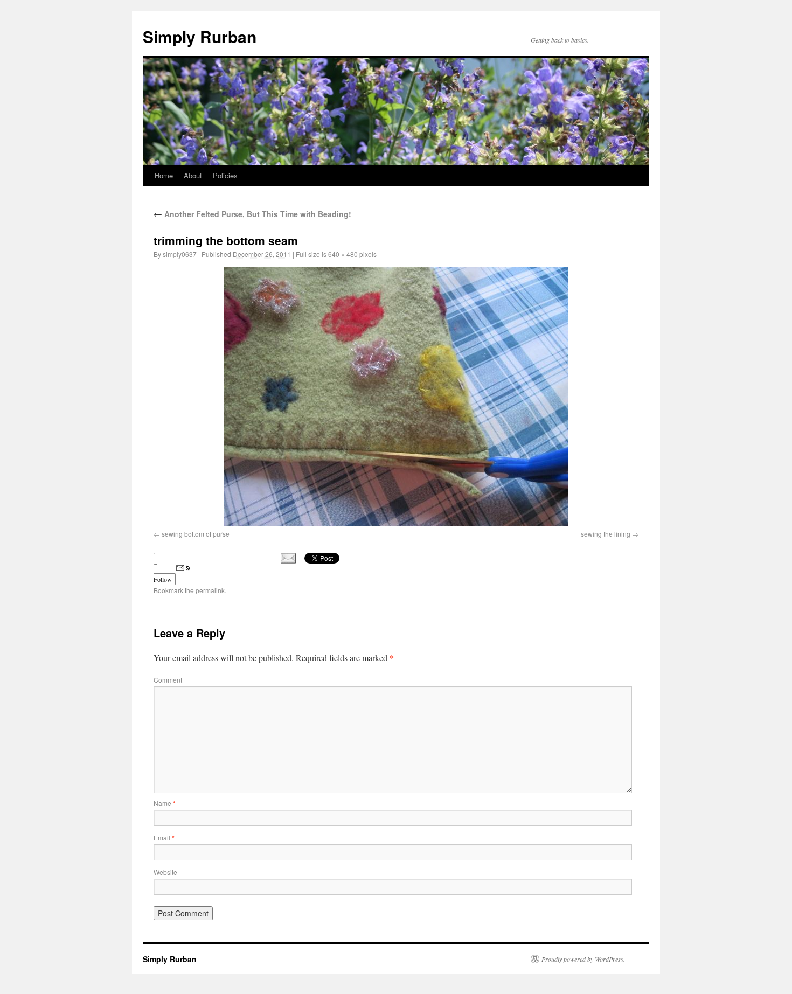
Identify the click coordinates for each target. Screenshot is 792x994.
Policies (225, 175)
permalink (210, 590)
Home (164, 175)
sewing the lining (605, 533)
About (193, 175)
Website (165, 872)
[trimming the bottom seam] (396, 396)
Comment (168, 679)
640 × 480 (343, 254)
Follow (163, 579)
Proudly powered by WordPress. (583, 959)
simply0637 (180, 254)
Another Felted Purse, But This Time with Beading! (252, 213)
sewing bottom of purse (196, 533)
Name (165, 803)
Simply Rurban (199, 36)
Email (164, 837)
